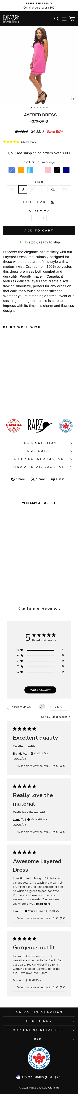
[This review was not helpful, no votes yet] (61, 766)
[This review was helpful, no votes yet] (54, 766)
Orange (21, 170)
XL (53, 189)
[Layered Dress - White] (18, 406)
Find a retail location (39, 466)
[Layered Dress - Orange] (9, 406)
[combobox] (56, 717)
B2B (38, 1039)
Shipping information (39, 458)
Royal (12, 170)
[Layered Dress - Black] (27, 406)
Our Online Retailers (38, 1030)
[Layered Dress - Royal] (5, 406)
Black (57, 170)
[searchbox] (22, 707)
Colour (39, 162)
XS (12, 189)
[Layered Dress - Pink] (22, 406)
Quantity (39, 211)
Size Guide (39, 450)
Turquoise (30, 170)
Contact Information (38, 1011)
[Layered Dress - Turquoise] (14, 406)
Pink (48, 170)
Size (39, 181)
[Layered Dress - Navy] (31, 406)
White (39, 170)
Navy (66, 170)
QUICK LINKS (38, 1020)
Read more (43, 904)
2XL (65, 189)
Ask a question (39, 442)
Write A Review (40, 690)
